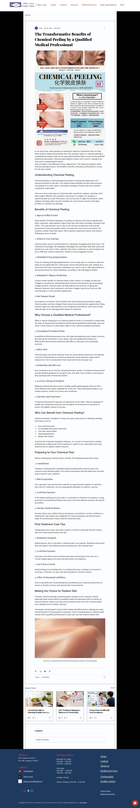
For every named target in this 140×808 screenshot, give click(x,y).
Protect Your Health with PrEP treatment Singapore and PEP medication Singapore (99, 711)
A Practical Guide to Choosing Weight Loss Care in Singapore (39, 711)
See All (113, 688)
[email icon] (20, 781)
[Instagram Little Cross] (24, 790)
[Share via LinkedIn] (45, 671)
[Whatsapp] (19, 776)
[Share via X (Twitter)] (40, 671)
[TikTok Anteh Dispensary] (21, 790)
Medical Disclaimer (107, 794)
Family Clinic (28, 6)
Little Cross (28, 3)
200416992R (83, 802)
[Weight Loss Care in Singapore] (39, 699)
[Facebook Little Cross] (28, 790)
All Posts (28, 15)
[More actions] (104, 28)
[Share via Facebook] (36, 671)
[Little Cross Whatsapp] (32, 790)
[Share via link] (50, 671)
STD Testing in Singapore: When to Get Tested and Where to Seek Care (69, 711)
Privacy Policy (105, 791)
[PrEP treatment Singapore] (101, 699)
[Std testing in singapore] (70, 699)
